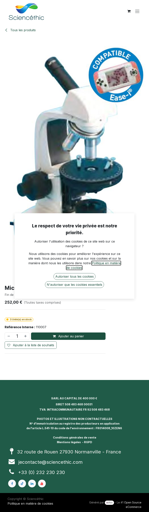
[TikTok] (22, 483)
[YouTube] (42, 483)
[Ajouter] (25, 336)
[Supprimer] (8, 336)
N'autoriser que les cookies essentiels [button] (74, 285)
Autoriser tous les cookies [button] (74, 276)
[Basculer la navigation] (137, 11)
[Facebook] (12, 483)
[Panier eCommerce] (129, 11)
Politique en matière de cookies (30, 503)
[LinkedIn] (32, 483)
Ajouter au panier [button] (70, 336)
